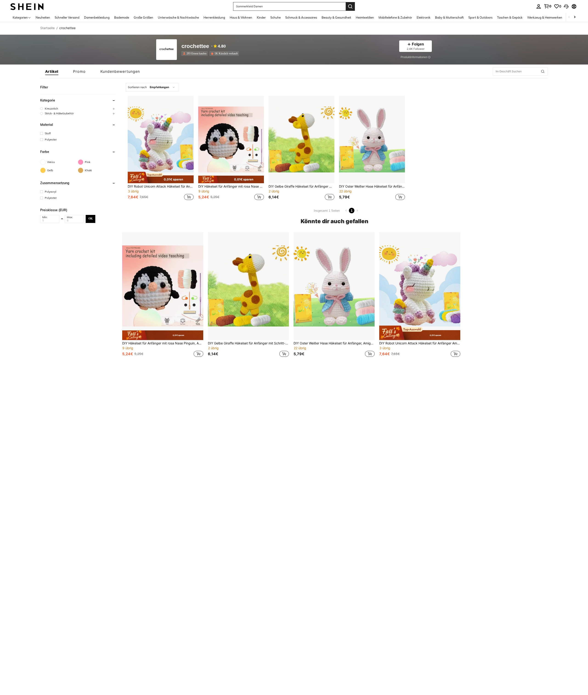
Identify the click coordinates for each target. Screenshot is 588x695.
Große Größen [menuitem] (143, 17)
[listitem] (195, 53)
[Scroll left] (569, 17)
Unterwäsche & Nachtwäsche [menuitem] (178, 17)
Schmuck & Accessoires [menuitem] (301, 17)
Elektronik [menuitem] (423, 17)
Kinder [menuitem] (261, 17)
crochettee (195, 46)
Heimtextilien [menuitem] (365, 17)
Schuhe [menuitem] (275, 17)
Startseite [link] (47, 28)
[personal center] (538, 6)
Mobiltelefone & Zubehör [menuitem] (395, 17)
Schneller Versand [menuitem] (67, 17)
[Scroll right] (574, 17)
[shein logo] (27, 6)
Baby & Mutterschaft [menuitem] (449, 17)
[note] (161, 177)
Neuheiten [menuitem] (43, 17)
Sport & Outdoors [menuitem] (480, 17)
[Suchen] (350, 6)
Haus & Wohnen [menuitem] (241, 17)
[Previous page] (346, 210)
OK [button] (90, 218)
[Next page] (357, 210)
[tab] (51, 71)
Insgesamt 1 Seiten (327, 210)
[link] (547, 6)
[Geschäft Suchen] (543, 71)
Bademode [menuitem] (121, 17)
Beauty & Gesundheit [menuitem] (336, 17)
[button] (566, 6)
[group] (78, 108)
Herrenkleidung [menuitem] (214, 17)
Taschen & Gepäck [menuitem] (510, 17)
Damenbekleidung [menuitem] (97, 17)
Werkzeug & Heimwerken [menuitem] (544, 17)
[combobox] (152, 87)
